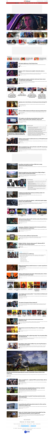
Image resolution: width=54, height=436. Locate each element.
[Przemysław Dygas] (7, 36)
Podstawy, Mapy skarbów (23, 257)
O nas (13, 428)
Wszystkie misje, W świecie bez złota (24, 261)
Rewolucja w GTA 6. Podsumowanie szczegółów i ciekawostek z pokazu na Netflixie (27, 23)
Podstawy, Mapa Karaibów (23, 259)
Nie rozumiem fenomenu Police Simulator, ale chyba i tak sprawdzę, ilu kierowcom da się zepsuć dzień (32, 93)
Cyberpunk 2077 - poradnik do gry (14, 313)
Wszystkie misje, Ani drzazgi (23, 260)
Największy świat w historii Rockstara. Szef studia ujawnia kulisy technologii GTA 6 (40, 35)
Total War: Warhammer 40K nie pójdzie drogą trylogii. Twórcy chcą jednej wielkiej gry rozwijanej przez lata (27, 338)
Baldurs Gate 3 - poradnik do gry (29, 313)
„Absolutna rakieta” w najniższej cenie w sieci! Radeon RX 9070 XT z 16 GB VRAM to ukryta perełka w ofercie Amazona (27, 59)
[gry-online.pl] (27, 1)
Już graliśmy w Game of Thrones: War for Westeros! (22, 93)
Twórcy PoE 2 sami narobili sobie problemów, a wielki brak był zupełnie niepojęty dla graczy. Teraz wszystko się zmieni (27, 203)
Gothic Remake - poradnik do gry (9, 313)
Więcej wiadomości (27, 419)
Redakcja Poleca (27, 86)
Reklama (32, 428)
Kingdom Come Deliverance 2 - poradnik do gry (44, 313)
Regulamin (16, 428)
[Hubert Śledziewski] (7, 42)
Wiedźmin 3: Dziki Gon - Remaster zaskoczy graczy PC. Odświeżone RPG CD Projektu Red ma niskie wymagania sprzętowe (27, 245)
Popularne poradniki (27, 309)
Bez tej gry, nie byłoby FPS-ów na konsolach (42, 212)
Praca (36, 428)
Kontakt (38, 428)
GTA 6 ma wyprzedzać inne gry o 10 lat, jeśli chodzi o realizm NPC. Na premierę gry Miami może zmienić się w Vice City (27, 149)
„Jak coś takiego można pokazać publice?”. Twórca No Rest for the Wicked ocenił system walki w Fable (27, 296)
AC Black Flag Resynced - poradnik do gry (27, 257)
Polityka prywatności (24, 428)
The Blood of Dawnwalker (23, 286)
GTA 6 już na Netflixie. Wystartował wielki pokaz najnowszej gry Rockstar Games (22, 42)
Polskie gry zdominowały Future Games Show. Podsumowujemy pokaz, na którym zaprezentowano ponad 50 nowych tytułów (27, 276)
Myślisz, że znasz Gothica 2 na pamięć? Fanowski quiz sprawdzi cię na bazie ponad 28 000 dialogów (27, 398)
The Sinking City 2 (10, 286)
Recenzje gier (37, 125)
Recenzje (28, 421)
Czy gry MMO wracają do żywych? (32, 212)
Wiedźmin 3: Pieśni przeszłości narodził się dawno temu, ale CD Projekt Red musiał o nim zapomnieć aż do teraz (27, 141)
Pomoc (40, 428)
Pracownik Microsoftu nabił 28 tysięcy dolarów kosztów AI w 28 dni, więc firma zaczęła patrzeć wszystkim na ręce (27, 406)
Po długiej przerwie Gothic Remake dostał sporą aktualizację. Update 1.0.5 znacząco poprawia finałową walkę (27, 194)
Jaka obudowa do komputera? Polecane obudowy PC (16, 183)
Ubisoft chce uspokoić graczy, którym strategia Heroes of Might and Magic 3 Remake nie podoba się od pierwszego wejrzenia (42, 42)
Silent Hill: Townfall (43, 286)
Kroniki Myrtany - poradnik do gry (34, 313)
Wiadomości (22, 421)
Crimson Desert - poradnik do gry (39, 313)
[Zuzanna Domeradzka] (38, 42)
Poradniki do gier (27, 250)
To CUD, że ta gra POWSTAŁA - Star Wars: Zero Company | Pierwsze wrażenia (22, 212)
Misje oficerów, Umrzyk (23, 258)
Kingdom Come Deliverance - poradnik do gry (19, 313)
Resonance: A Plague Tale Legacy (17, 286)
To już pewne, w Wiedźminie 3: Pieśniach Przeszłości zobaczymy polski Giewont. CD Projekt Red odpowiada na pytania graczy (32, 42)
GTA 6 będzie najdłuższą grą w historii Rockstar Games (27, 35)
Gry (37, 179)
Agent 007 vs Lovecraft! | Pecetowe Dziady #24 (12, 212)
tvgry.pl (27, 207)
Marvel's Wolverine (30, 286)
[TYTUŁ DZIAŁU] (27, 280)
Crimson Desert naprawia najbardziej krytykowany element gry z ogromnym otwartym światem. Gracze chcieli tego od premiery (27, 390)
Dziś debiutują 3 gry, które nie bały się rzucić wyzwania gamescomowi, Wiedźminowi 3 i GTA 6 (27, 321)
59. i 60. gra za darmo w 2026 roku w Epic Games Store (27, 237)
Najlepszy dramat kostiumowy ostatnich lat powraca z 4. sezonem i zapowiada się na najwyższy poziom (27, 268)
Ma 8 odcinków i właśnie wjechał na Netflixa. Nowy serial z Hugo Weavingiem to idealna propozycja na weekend (27, 346)
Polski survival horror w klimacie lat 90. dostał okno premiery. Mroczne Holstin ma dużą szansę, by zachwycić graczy (27, 221)
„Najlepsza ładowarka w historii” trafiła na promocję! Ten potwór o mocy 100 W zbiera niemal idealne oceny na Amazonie (40, 59)
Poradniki (32, 421)
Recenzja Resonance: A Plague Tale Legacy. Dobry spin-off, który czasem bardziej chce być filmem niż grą (16, 130)
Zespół (34, 428)
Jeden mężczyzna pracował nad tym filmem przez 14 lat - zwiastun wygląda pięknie (27, 329)
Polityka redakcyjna (20, 428)
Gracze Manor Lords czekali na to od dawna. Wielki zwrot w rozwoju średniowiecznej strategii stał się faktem (27, 166)
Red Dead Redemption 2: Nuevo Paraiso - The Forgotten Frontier (37, 286)
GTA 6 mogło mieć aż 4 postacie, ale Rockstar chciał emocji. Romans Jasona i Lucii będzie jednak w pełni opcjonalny (11, 42)
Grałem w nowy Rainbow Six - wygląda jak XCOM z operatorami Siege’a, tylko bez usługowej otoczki (12, 93)
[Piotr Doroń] (7, 29)
